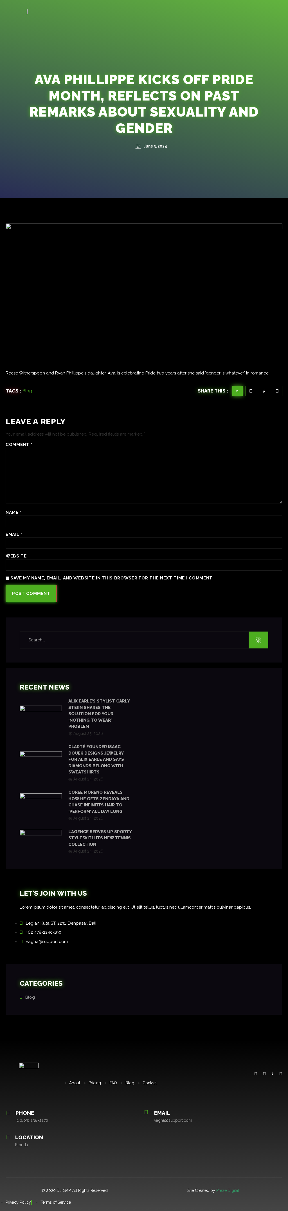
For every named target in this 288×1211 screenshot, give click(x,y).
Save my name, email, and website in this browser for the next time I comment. (112, 578)
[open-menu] (279, 12)
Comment (19, 445)
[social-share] (237, 391)
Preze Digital (227, 1190)
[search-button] (258, 640)
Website (16, 556)
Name (13, 512)
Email (14, 534)
